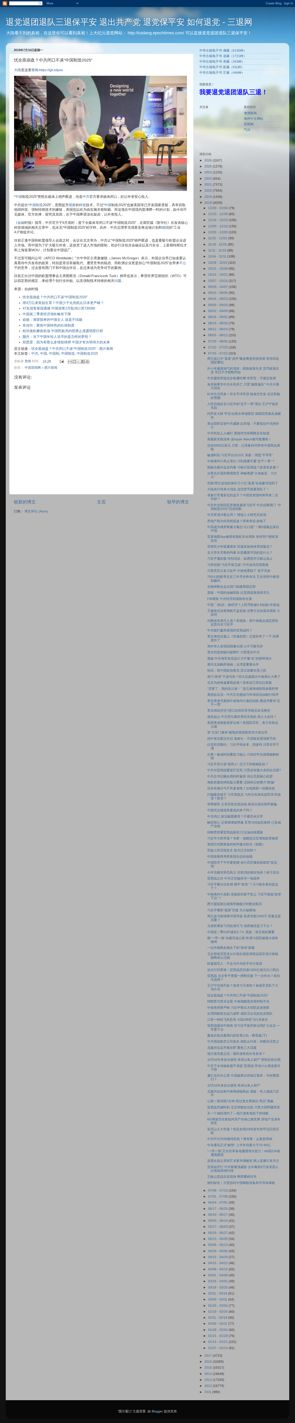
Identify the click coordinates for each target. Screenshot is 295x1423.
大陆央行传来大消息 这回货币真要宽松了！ (238, 489)
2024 (208, 172)
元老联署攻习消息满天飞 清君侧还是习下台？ (240, 926)
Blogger (157, 1411)
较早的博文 (178, 502)
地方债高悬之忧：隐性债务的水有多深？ (236, 1053)
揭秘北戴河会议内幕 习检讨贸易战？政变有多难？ (243, 467)
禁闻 (34, 70)
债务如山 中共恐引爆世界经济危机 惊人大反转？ (242, 717)
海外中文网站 (253, 118)
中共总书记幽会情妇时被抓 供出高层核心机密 (240, 776)
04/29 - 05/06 (218, 1251)
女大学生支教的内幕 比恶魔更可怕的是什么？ (240, 552)
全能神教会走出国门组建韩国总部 (231, 586)
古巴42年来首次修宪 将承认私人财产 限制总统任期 (243, 1059)
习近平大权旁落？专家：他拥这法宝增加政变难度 (242, 838)
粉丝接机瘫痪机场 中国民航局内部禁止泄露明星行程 (63, 331)
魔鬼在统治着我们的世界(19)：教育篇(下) (237, 1035)
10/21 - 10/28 (218, 268)
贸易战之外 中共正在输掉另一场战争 (233, 878)
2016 (208, 1361)
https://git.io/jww (51, 70)
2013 (208, 1380)
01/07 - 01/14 (218, 1348)
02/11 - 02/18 (218, 1317)
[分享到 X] (78, 361)
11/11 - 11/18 (217, 250)
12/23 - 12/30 (218, 214)
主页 (101, 502)
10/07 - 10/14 (218, 281)
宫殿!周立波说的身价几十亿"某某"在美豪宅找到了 (242, 483)
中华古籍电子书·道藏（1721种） (223, 56)
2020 (208, 190)
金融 (21, 223)
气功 (247, 129)
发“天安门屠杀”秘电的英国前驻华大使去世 (237, 732)
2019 (208, 197)
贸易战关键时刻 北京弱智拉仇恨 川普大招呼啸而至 (243, 1107)
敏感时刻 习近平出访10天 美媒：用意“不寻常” (240, 455)
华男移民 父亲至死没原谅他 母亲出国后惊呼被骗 (242, 804)
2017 (208, 1355)
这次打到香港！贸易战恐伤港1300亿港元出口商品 (243, 970)
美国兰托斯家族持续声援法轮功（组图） (236, 844)
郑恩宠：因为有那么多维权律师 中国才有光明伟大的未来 (66, 342)
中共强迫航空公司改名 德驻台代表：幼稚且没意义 (243, 1041)
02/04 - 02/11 (218, 1323)
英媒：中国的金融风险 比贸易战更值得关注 (238, 592)
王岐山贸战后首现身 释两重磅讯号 (232, 1176)
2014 (208, 1374)
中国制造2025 (87, 353)
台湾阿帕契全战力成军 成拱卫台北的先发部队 (240, 1013)
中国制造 (36, 205)
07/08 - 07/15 (218, 1190)
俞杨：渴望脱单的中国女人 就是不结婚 (52, 319)
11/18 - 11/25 (218, 244)
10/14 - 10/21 (218, 274)
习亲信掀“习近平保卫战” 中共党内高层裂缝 (237, 565)
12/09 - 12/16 (218, 226)
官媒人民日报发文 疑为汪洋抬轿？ (232, 850)
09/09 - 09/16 (218, 305)
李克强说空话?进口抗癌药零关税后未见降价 (238, 710)
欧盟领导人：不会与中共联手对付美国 (234, 963)
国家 (72, 205)
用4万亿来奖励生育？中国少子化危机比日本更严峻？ (63, 303)
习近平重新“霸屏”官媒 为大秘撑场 (231, 910)
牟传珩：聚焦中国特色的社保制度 (48, 325)
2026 (208, 160)
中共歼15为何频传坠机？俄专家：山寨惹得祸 (239, 1139)
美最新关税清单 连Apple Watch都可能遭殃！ (239, 439)
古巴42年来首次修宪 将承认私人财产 (233, 1085)
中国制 (54, 353)
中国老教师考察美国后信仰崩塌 (229, 856)
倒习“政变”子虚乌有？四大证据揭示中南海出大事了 (243, 676)
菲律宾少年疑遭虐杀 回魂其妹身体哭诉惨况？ (240, 546)
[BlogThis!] (74, 361)
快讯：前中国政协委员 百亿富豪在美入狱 (236, 670)
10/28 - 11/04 (218, 262)
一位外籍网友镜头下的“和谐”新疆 (231, 948)
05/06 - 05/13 (218, 1245)
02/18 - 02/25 (218, 1311)
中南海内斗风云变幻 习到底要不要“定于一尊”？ (241, 461)
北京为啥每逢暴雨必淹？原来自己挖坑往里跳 (239, 682)
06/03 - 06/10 (218, 1220)
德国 (165, 227)
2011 (208, 1392)
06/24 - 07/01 (218, 1202)
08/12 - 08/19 (218, 329)
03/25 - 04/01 (218, 1281)
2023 (208, 178)
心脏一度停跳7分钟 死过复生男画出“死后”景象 (240, 1101)
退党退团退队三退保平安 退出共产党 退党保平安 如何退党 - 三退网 (129, 22)
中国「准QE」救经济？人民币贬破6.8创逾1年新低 (243, 605)
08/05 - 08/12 (218, 335)
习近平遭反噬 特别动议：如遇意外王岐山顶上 (240, 558)
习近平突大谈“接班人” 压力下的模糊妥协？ (237, 764)
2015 (208, 1367)
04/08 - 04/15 (218, 1269)
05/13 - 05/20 (218, 1239)
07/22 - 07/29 (218, 347)
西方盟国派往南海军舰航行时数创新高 (234, 904)
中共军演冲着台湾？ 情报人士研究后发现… (238, 515)
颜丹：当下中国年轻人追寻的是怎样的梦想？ (57, 337)
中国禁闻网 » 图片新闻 (41, 367)
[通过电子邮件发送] (70, 361)
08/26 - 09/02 (218, 317)
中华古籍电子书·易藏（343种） (222, 61)
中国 (18, 197)
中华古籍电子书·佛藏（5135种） (223, 50)
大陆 (17, 70)
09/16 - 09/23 (218, 299)
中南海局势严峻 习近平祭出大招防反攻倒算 (238, 1007)
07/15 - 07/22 (218, 353)
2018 (208, 203)
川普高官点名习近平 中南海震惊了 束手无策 (238, 571)
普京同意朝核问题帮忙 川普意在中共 (233, 652)
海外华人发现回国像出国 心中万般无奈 (235, 646)
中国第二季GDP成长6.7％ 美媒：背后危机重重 (240, 932)
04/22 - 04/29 (218, 1257)
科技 (82, 205)
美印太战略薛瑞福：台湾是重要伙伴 (233, 664)
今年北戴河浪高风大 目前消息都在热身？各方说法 (243, 872)
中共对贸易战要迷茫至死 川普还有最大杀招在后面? (244, 770)
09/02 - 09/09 (218, 311)
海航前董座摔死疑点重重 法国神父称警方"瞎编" (241, 782)
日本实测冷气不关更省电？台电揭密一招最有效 (241, 788)
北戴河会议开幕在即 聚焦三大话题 (232, 1047)
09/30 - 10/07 (218, 287)
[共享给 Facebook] (83, 361)
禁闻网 (249, 124)
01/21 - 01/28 (218, 1336)
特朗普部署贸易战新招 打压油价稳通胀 (235, 832)
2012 (208, 1386)
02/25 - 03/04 (218, 1305)
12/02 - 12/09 (218, 232)
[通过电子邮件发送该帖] (61, 361)
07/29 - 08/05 (218, 341)
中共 (86, 197)
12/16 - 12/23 (218, 220)
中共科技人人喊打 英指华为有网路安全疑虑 (238, 433)
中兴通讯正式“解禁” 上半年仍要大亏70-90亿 (239, 1145)
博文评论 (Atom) (36, 511)
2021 (208, 184)
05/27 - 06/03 (218, 1226)
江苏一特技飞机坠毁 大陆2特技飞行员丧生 (237, 1019)
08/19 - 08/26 (218, 323)
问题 (117, 281)
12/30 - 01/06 (218, 208)
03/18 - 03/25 (218, 1287)
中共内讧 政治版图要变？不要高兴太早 (235, 816)
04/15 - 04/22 (218, 1263)
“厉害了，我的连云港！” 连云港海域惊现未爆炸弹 (242, 688)
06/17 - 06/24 (218, 1208)
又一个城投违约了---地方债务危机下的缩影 (238, 1113)
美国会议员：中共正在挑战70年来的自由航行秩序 (243, 694)
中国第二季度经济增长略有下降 (47, 314)
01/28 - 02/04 (218, 1330)
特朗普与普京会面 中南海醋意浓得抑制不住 (238, 1001)
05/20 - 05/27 (218, 1233)
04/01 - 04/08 (218, 1275)
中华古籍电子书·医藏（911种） (221, 67)
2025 (208, 166)
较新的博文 (25, 502)
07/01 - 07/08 (218, 1196)
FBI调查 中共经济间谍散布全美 (229, 599)
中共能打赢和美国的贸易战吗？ (229, 630)
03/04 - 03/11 (218, 1299)
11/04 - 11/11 (217, 256)
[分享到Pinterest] (87, 361)
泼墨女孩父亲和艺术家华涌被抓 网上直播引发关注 (243, 1161)
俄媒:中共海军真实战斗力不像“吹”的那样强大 (239, 658)
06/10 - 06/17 (218, 1214)
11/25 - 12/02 (218, 238)
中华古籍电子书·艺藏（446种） (222, 72)
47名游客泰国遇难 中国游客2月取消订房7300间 (59, 308)
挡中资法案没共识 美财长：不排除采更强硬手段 (241, 738)
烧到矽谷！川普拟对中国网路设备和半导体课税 (241, 1183)
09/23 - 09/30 (218, 293)
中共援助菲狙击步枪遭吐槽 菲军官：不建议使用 (241, 378)
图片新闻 (106, 349)
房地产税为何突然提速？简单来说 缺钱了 (236, 521)
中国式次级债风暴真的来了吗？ (229, 810)
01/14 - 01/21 (218, 1342)
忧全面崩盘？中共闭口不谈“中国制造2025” (55, 297)
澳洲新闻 (250, 113)
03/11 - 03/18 (218, 1293)
